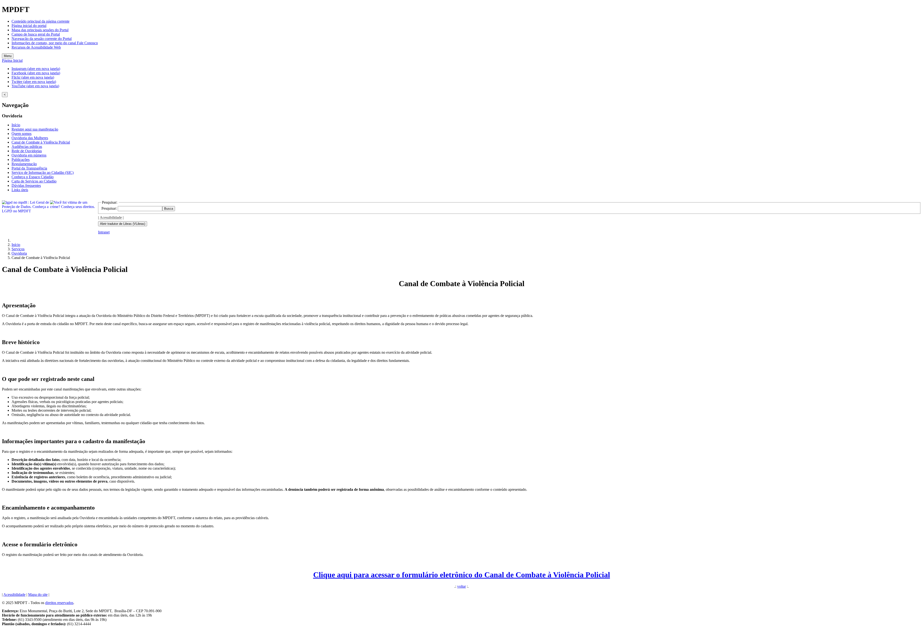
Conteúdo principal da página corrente (40, 21)
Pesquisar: (109, 208)
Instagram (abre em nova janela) (36, 69)
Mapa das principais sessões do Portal (40, 30)
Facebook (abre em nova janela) (36, 73)
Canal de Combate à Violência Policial (41, 142)
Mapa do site (38, 594)
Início (16, 125)
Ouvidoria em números (29, 155)
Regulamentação (24, 164)
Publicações (21, 160)
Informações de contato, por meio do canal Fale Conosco (55, 43)
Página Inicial (12, 60)
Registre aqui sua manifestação (35, 129)
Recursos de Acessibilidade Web (36, 47)
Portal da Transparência (29, 168)
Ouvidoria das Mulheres (30, 138)
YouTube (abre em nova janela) (35, 86)
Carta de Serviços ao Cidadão (34, 181)
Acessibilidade (111, 217)
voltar (461, 586)
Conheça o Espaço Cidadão (33, 177)
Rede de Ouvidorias (27, 151)
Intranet (104, 232)
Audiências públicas (27, 147)
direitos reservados (59, 603)
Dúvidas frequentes (26, 185)
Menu (8, 56)
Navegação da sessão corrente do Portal (42, 39)
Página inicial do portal (29, 26)
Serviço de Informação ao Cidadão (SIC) (43, 172)
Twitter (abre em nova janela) (34, 82)
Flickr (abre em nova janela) (33, 77)
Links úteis (20, 190)
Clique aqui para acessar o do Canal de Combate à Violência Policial (461, 574)
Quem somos (21, 134)
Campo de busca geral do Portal (36, 34)
